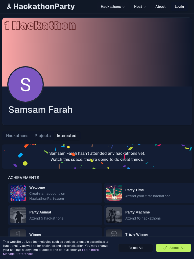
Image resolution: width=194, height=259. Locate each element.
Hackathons (111, 7)
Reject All (136, 248)
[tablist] (41, 135)
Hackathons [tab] (17, 135)
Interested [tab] (67, 135)
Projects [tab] (43, 135)
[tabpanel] (97, 156)
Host (138, 7)
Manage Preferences (18, 254)
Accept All (177, 248)
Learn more (90, 250)
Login (179, 7)
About (160, 7)
